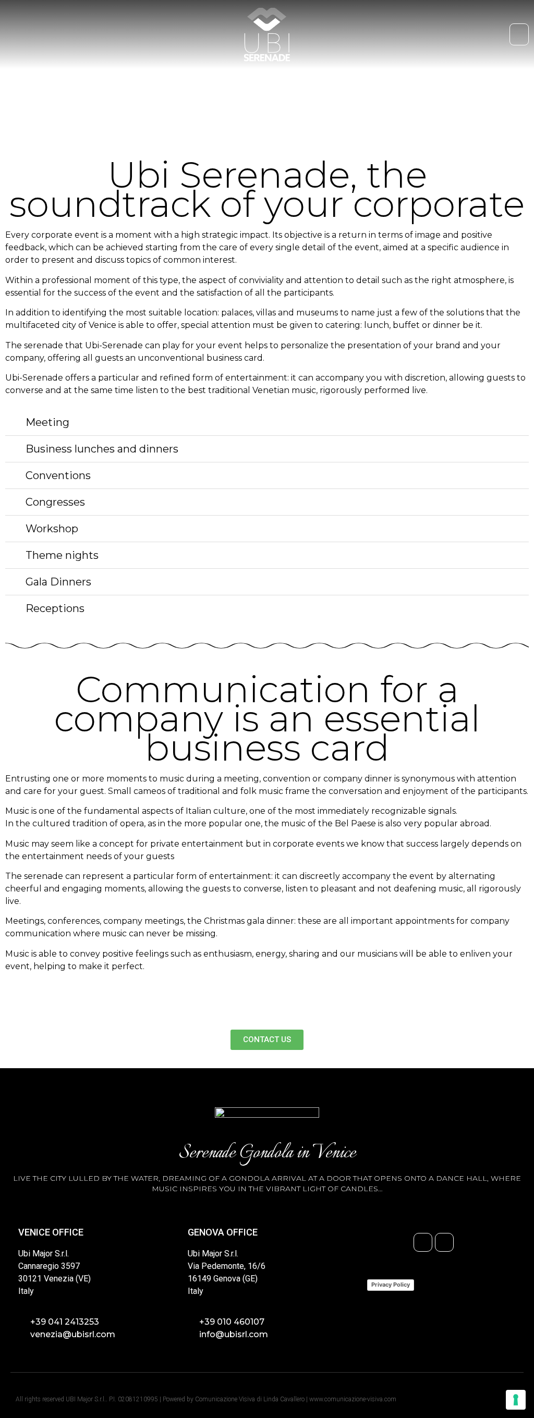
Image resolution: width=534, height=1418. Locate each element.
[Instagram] (444, 1242)
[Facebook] (423, 1242)
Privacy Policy (390, 1284)
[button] (519, 34)
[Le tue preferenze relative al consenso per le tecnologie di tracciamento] (516, 1400)
